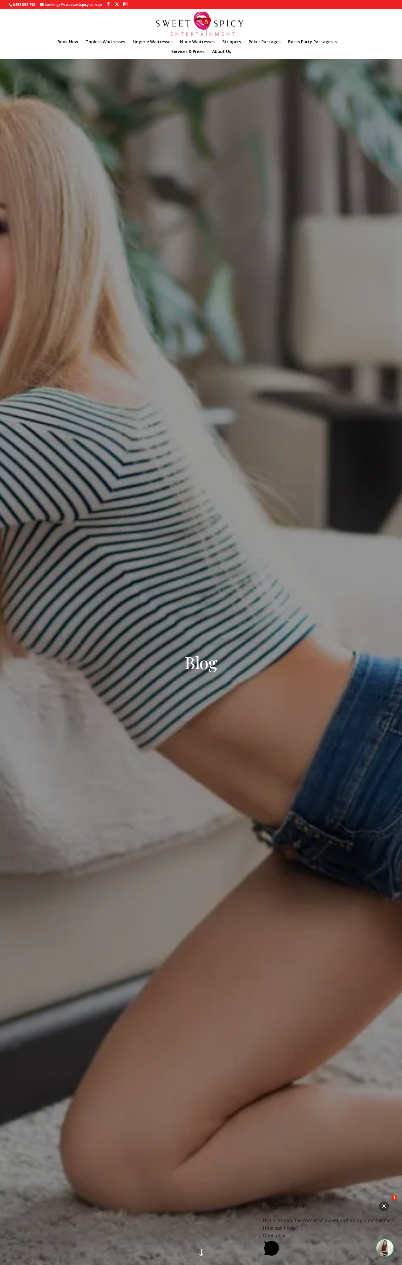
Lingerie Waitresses (152, 42)
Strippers (231, 42)
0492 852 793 (24, 4)
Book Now (67, 42)
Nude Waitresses (197, 42)
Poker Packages (264, 42)
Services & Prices (188, 51)
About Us (221, 51)
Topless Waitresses (105, 42)
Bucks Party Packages (310, 42)
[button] (385, 1248)
